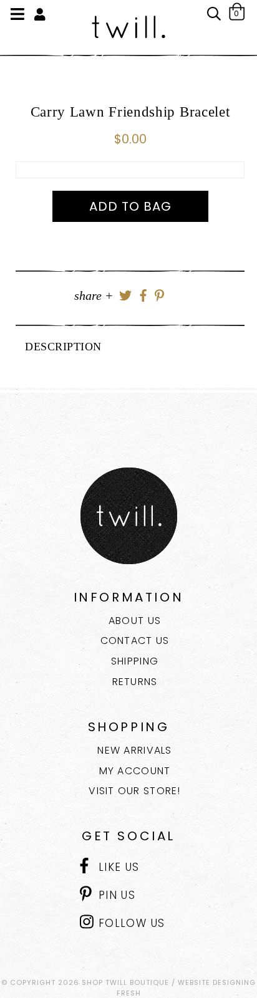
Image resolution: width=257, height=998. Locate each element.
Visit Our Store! (134, 791)
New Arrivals (134, 750)
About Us (135, 620)
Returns (135, 681)
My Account (135, 771)
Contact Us (135, 640)
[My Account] (40, 15)
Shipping (134, 661)
